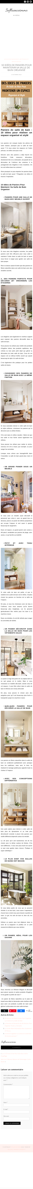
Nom (5, 1102)
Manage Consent (19, 1149)
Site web (6, 1116)
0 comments (16, 1047)
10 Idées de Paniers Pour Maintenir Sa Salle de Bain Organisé (16, 67)
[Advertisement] (16, 35)
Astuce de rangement (11, 59)
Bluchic (10, 1149)
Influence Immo (16, 1147)
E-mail (5, 1109)
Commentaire (8, 1084)
